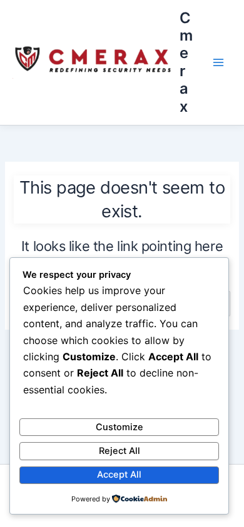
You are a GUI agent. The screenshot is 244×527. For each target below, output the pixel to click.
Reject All (119, 450)
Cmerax (186, 62)
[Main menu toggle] (218, 62)
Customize (119, 427)
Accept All (119, 474)
